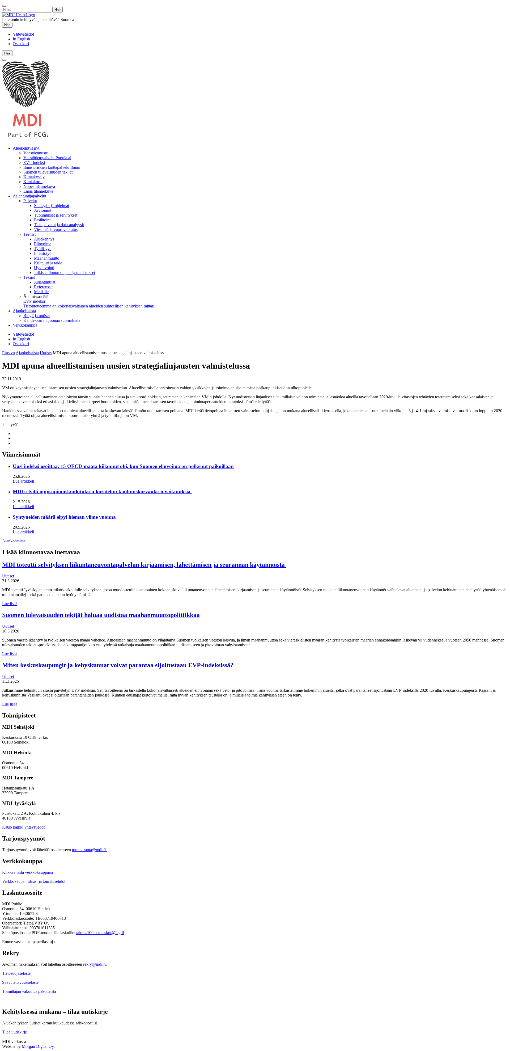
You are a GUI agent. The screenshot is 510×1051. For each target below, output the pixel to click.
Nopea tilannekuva (39, 186)
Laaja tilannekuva (38, 191)
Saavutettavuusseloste (20, 982)
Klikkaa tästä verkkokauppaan (27, 872)
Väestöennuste (35, 153)
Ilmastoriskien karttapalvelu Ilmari (52, 167)
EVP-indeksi (34, 162)
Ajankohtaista (24, 311)
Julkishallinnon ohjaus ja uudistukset (64, 272)
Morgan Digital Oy (38, 1046)
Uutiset (46, 353)
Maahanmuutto (46, 258)
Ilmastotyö (43, 253)
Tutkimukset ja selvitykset (55, 215)
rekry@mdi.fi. (95, 964)
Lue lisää (9, 603)
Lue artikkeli (23, 481)
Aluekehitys (44, 239)
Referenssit (43, 287)
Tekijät (29, 277)
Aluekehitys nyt (26, 148)
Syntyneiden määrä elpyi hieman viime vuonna (64, 517)
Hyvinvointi (44, 267)
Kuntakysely (34, 177)
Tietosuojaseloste (16, 973)
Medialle (41, 291)
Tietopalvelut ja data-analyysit (59, 224)
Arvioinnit (42, 210)
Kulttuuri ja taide (48, 263)
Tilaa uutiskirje (14, 1032)
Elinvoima (42, 244)
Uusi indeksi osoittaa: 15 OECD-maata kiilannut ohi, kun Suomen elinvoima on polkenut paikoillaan (123, 466)
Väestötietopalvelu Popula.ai (47, 157)
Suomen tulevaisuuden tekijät (48, 172)
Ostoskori (21, 43)
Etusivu (8, 353)
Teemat (29, 234)
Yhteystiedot (23, 34)
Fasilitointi (43, 220)
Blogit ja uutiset (36, 315)
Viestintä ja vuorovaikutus (56, 229)
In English (21, 39)
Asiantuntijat (44, 282)
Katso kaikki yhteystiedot (23, 827)
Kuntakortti (32, 181)
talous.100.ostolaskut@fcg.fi (100, 932)
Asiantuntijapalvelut (29, 196)
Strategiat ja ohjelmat (51, 205)
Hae (8, 25)
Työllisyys (42, 248)
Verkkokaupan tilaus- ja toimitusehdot (33, 881)
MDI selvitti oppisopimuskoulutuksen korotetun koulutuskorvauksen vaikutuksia (102, 491)
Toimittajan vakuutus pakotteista (29, 991)
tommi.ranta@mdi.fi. (89, 849)
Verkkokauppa (25, 325)
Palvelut (30, 201)
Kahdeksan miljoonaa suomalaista (52, 320)
